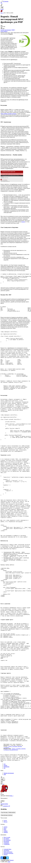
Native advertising (8, 852)
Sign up (5, 821)
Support (12, 860)
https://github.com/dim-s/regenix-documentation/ (15, 749)
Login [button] (2, 9)
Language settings (5, 860)
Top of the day (4, 812)
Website (2, 804)
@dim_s (11, 795)
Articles (5, 827)
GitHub (6, 804)
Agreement (6, 842)
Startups (5, 854)
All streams (5, 1)
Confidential (6, 844)
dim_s (2, 12)
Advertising (6, 850)
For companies (7, 840)
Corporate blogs (7, 849)
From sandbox (4, 31)
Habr (9, 861)
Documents (6, 841)
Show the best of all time (6, 815)
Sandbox (6, 832)
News (5, 828)
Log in (5, 820)
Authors (5, 831)
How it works (7, 837)
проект (23, 221)
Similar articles (12, 812)
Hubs (5, 829)
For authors (6, 838)
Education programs (8, 853)
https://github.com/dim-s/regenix (8, 113)
